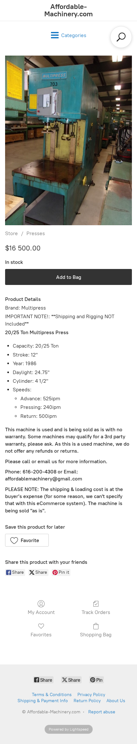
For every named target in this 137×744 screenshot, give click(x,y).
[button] (27, 540)
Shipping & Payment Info (43, 700)
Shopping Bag (96, 635)
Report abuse (101, 712)
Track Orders (96, 612)
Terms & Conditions (52, 694)
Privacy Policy (91, 694)
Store (11, 233)
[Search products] (121, 37)
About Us (115, 700)
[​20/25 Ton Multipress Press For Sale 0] (68, 140)
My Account (41, 612)
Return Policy (87, 700)
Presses (35, 233)
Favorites (41, 635)
